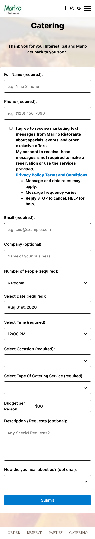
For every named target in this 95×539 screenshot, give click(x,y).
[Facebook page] (65, 8)
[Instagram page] (72, 8)
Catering (78, 533)
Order (13, 533)
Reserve (34, 533)
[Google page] (79, 8)
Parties (56, 533)
